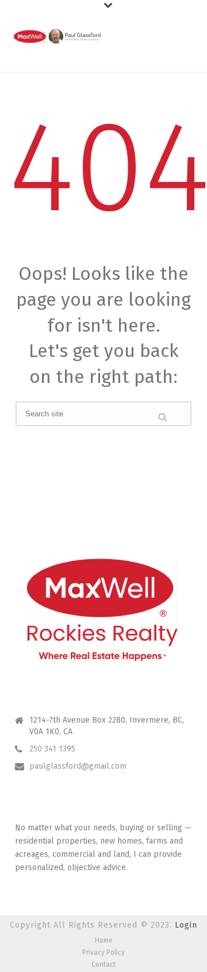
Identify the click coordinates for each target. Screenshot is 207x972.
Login (186, 925)
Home (104, 940)
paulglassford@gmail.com (77, 766)
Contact (103, 964)
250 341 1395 (52, 749)
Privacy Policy (103, 952)
